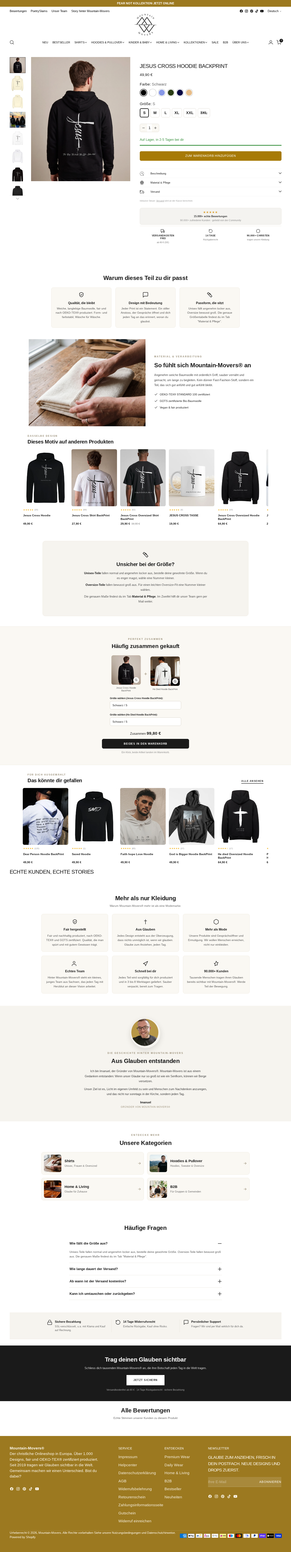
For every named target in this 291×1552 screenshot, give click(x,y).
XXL (190, 113)
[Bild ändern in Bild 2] (18, 83)
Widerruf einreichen (134, 1521)
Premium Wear (177, 1457)
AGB (122, 1481)
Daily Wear (174, 1465)
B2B (168, 1481)
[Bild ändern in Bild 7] (18, 174)
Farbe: (153, 84)
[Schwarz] (143, 92)
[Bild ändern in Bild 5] (18, 138)
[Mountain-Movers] (145, 25)
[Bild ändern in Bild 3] (18, 101)
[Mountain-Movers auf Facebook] (241, 11)
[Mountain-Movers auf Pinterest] (251, 11)
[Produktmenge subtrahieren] (143, 128)
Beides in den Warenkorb (145, 743)
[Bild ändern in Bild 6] (18, 156)
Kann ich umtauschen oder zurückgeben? (102, 1294)
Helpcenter (127, 1465)
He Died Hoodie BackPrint (165, 689)
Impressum (127, 1457)
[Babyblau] (161, 92)
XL (176, 113)
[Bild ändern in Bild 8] (18, 193)
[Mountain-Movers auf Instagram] (246, 11)
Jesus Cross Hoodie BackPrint (126, 689)
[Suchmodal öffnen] (12, 42)
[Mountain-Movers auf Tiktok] (257, 11)
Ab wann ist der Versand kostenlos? (97, 1281)
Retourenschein (132, 1497)
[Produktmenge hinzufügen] (155, 128)
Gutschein (127, 1513)
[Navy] (180, 92)
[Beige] (189, 92)
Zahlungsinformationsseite (140, 1505)
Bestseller (173, 1489)
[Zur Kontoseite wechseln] (271, 42)
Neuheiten (173, 1497)
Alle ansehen (252, 781)
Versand (160, 201)
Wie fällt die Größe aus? (88, 1243)
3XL (203, 113)
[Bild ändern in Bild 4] (18, 120)
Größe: (147, 104)
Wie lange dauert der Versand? (93, 1269)
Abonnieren (270, 1481)
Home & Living (177, 1473)
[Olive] (171, 92)
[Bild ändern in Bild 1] (18, 65)
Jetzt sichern (145, 1380)
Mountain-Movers (49, 1532)
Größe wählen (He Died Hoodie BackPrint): (134, 714)
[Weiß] (152, 92)
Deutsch (273, 11)
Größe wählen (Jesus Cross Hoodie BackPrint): (136, 698)
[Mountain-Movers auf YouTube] (262, 11)
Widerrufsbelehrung (135, 1489)
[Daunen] (18, 199)
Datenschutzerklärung (137, 1473)
